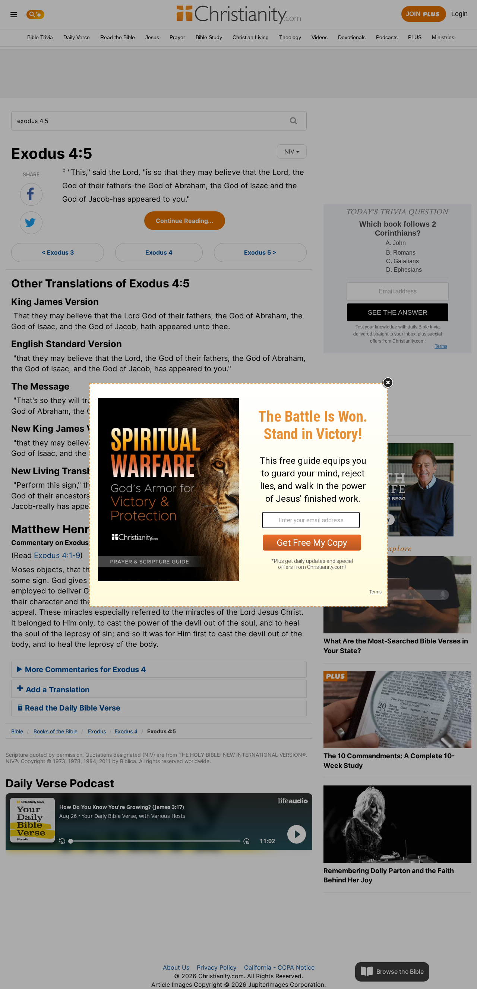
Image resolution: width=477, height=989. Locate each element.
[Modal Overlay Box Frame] (238, 495)
